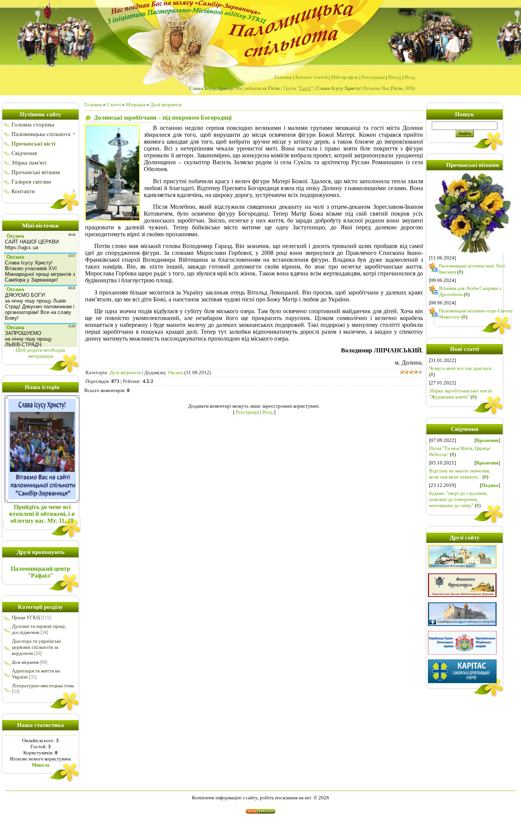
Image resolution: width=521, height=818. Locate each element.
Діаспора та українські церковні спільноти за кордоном (36, 647)
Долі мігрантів (25, 662)
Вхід (410, 77)
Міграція (135, 104)
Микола (41, 765)
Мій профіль (344, 77)
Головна (283, 77)
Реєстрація (373, 77)
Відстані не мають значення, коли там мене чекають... (459, 474)
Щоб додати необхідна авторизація (40, 353)
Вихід (394, 77)
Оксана (175, 372)
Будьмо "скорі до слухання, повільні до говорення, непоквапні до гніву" (458, 499)
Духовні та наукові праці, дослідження (39, 629)
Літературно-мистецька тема (43, 685)
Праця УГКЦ (26, 617)
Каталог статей (311, 77)
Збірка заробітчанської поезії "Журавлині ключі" (460, 394)
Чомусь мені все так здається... (462, 368)
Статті (114, 104)
